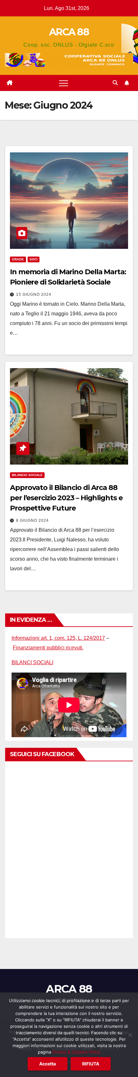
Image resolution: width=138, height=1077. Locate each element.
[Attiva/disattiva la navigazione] (63, 82)
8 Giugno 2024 (32, 520)
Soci (34, 259)
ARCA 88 (69, 32)
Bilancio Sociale (27, 475)
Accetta (47, 1063)
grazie (18, 259)
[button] (115, 83)
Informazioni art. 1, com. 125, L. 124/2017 (58, 638)
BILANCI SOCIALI (32, 662)
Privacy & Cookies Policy (76, 1051)
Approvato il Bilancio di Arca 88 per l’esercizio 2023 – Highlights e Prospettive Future (66, 497)
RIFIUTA (90, 1063)
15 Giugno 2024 (33, 294)
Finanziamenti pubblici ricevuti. (48, 647)
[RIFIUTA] (130, 1035)
